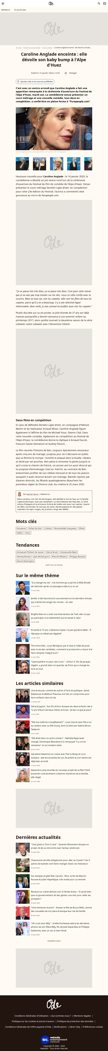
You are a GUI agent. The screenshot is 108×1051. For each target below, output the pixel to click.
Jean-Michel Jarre (41, 556)
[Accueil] (51, 3)
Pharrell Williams (59, 556)
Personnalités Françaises (65, 528)
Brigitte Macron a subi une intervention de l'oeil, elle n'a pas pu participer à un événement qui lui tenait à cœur (60, 616)
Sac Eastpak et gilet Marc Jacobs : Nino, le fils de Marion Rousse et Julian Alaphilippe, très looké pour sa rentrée (58, 877)
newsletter (104, 3)
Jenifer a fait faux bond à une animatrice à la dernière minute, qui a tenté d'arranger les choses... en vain (61, 600)
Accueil (18, 47)
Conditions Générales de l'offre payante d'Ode (28, 1026)
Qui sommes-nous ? (61, 1015)
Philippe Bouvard (77, 556)
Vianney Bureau (24, 556)
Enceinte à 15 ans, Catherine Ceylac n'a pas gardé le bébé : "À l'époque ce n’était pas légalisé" (61, 631)
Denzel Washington (25, 561)
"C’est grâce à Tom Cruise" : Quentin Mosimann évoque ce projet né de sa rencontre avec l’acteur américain (60, 846)
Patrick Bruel (52, 552)
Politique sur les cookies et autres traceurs (33, 1021)
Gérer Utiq (74, 1026)
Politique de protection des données (75, 1021)
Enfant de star (35, 528)
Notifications (60, 1026)
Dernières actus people (31, 47)
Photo (81, 528)
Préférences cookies (93, 1026)
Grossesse (21, 528)
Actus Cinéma (47, 47)
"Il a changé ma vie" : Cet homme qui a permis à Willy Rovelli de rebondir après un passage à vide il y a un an (60, 584)
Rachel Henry (32, 494)
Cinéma (48, 528)
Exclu (28, 533)
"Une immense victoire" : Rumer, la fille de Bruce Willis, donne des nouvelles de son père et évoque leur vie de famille (61, 909)
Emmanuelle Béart (69, 552)
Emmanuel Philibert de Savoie (30, 552)
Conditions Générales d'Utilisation (31, 1015)
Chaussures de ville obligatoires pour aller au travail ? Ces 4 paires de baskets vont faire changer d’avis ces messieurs (60, 862)
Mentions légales (82, 1015)
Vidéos (20, 533)
